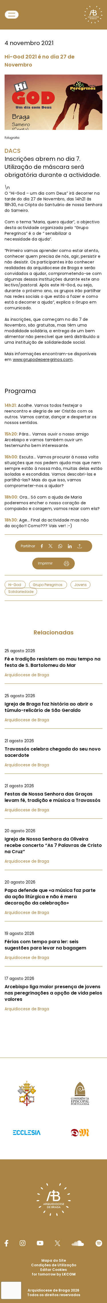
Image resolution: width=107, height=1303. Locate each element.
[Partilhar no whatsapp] (60, 546)
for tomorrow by (54, 1274)
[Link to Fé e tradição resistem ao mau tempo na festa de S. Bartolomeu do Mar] (53, 663)
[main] (53, 517)
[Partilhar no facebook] (42, 546)
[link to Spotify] (98, 1243)
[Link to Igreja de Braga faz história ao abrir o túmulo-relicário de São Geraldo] (53, 708)
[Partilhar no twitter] (51, 546)
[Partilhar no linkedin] (70, 546)
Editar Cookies (53, 1269)
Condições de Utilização (53, 1265)
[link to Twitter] (57, 1243)
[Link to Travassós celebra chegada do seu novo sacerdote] (53, 753)
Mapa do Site (53, 1260)
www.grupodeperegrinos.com (43, 359)
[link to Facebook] (6, 1243)
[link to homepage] (93, 14)
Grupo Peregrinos (48, 584)
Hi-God (15, 584)
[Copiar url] (79, 546)
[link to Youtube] (40, 1243)
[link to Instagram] (22, 1243)
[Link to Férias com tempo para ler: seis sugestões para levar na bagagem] (53, 945)
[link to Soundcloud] (78, 1243)
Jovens (80, 584)
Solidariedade (20, 591)
